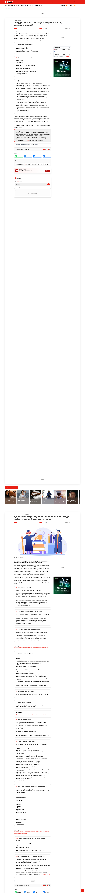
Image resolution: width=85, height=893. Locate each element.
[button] (75, 5)
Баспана (28, 164)
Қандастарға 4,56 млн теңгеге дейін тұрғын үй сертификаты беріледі (30, 714)
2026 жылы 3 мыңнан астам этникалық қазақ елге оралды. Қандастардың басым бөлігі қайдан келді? (31, 832)
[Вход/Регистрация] (76, 2)
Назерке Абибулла (26, 514)
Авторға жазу (68, 28)
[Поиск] (74, 2)
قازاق (46, 28)
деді (28, 140)
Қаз (40, 28)
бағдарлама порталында (20, 37)
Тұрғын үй (47, 164)
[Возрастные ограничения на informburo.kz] (72, 2)
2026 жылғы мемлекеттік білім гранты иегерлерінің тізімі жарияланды (31, 647)
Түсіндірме (12, 8)
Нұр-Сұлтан (40, 164)
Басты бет (7, 8)
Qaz (43, 28)
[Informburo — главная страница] (10, 2)
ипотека (34, 164)
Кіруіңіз (18, 181)
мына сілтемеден (45, 874)
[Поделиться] (82, 890)
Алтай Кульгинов (19, 164)
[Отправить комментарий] (48, 184)
